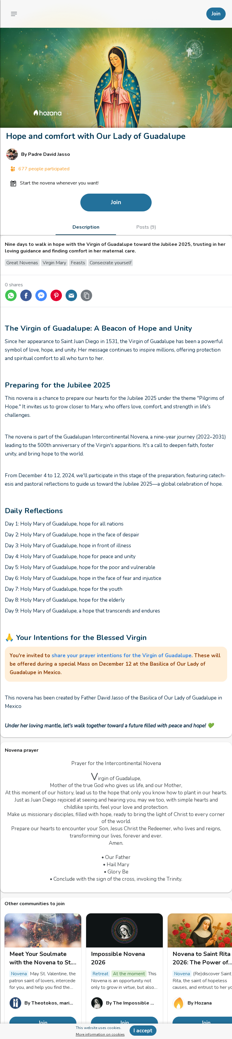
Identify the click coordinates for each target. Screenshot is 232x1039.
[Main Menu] (14, 14)
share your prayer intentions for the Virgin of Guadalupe (122, 655)
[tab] (86, 227)
